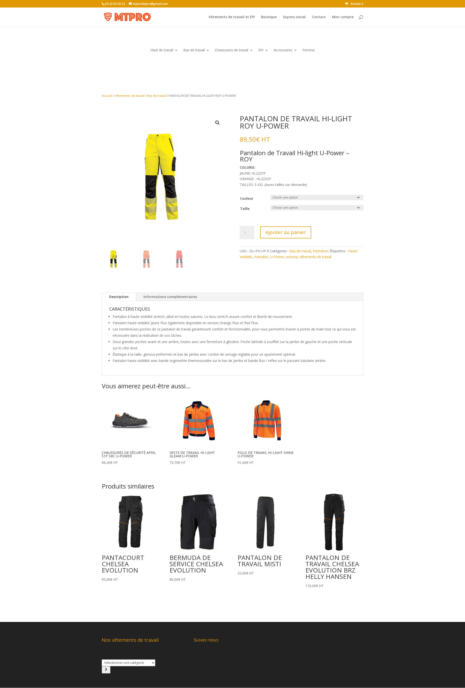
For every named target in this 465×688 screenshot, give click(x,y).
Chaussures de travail (231, 50)
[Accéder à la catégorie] (106, 669)
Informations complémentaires (170, 296)
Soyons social (294, 17)
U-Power (277, 256)
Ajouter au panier (285, 232)
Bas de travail (194, 50)
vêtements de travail (316, 256)
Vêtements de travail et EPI (232, 17)
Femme (308, 50)
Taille (245, 208)
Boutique (269, 17)
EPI (261, 50)
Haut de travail (161, 50)
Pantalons (321, 251)
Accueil (107, 95)
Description (119, 296)
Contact (319, 17)
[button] (217, 122)
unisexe (292, 256)
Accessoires (283, 50)
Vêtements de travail (129, 95)
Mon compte (343, 17)
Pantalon (261, 256)
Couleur (246, 198)
